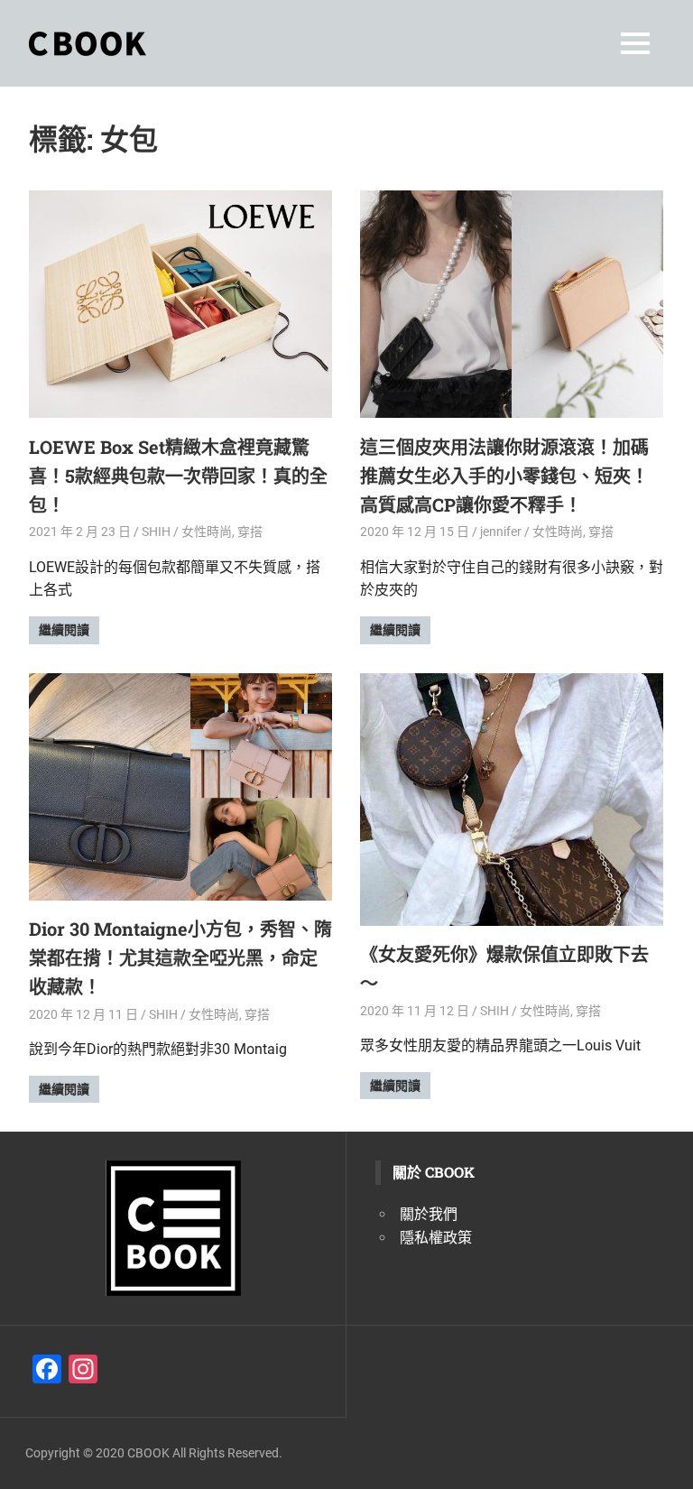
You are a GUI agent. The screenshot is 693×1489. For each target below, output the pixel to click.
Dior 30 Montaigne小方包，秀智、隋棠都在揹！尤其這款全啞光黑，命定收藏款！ (180, 957)
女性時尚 (206, 531)
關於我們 (428, 1214)
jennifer (501, 531)
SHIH (156, 531)
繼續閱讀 (64, 630)
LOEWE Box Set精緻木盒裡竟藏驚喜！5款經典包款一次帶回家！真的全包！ (178, 475)
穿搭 (250, 531)
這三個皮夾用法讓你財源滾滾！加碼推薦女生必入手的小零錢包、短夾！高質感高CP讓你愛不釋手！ (504, 475)
